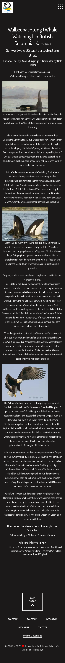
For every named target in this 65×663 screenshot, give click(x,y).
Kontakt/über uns (32, 635)
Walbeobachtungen (19, 76)
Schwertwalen (35, 76)
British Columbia (11, 184)
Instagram (51, 619)
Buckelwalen (49, 76)
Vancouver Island (14, 506)
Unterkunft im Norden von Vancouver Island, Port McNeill (36, 547)
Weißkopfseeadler (15, 341)
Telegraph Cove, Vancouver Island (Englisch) (30, 550)
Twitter (42, 627)
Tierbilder (47, 61)
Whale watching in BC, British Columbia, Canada (32, 535)
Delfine (39, 317)
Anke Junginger (30, 61)
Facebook (13, 619)
